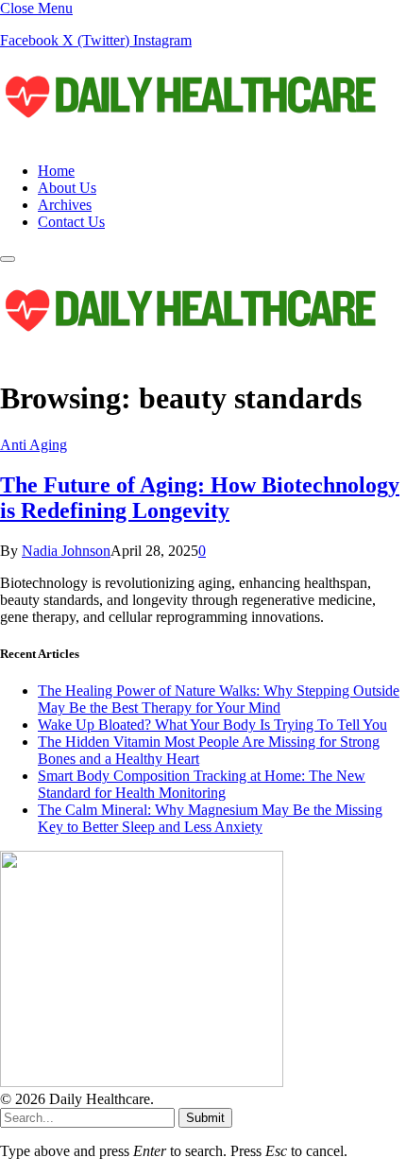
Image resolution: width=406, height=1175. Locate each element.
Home (56, 171)
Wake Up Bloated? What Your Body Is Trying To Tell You (212, 725)
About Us (67, 188)
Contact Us (71, 222)
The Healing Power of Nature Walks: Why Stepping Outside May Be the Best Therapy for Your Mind (218, 699)
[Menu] (7, 259)
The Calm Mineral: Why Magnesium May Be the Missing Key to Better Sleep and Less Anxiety (210, 818)
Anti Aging (33, 445)
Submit (205, 1118)
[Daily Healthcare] (189, 138)
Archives (65, 205)
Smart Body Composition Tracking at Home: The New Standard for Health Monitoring (201, 784)
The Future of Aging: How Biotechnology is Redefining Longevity (199, 498)
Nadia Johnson (66, 551)
